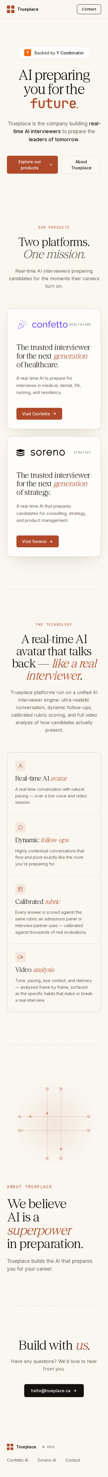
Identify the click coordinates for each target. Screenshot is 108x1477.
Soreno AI (46, 1460)
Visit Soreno (34, 541)
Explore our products (29, 164)
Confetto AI (17, 1460)
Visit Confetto (36, 413)
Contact (89, 9)
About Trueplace (81, 164)
